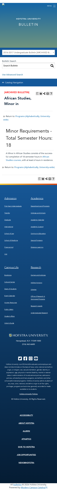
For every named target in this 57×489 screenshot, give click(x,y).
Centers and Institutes (38, 275)
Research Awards (36, 306)
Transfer (7, 213)
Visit (5, 254)
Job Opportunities (26, 455)
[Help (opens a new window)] (51, 93)
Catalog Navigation (14, 82)
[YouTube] (36, 359)
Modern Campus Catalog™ (34, 487)
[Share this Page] (44, 93)
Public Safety (8, 309)
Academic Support (37, 227)
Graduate (7, 220)
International (8, 227)
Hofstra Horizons (36, 283)
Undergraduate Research (39, 313)
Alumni (26, 431)
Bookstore (7, 275)
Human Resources (10, 303)
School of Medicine (11, 240)
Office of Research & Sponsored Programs (38, 297)
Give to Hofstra (26, 447)
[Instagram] (30, 359)
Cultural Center (9, 282)
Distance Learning (37, 247)
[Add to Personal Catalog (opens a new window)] (40, 93)
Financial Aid (8, 247)
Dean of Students (10, 289)
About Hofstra (26, 423)
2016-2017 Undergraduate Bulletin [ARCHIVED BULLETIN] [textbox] (29, 52)
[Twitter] (20, 359)
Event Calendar (9, 296)
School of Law (9, 234)
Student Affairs (9, 316)
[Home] (4, 5)
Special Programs (37, 240)
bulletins (17, 484)
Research (36, 267)
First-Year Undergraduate (13, 206)
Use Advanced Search (12, 74)
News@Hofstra (26, 462)
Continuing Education (38, 234)
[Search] (52, 66)
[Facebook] (25, 359)
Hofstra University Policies (28, 394)
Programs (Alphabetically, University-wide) (34, 167)
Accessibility (26, 415)
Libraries (33, 289)
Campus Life (11, 267)
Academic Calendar (37, 220)
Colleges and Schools (38, 213)
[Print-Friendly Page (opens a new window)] (47, 93)
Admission (10, 198)
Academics (37, 198)
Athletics (26, 439)
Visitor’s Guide (9, 323)
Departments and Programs (40, 206)
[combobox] (28, 52)
